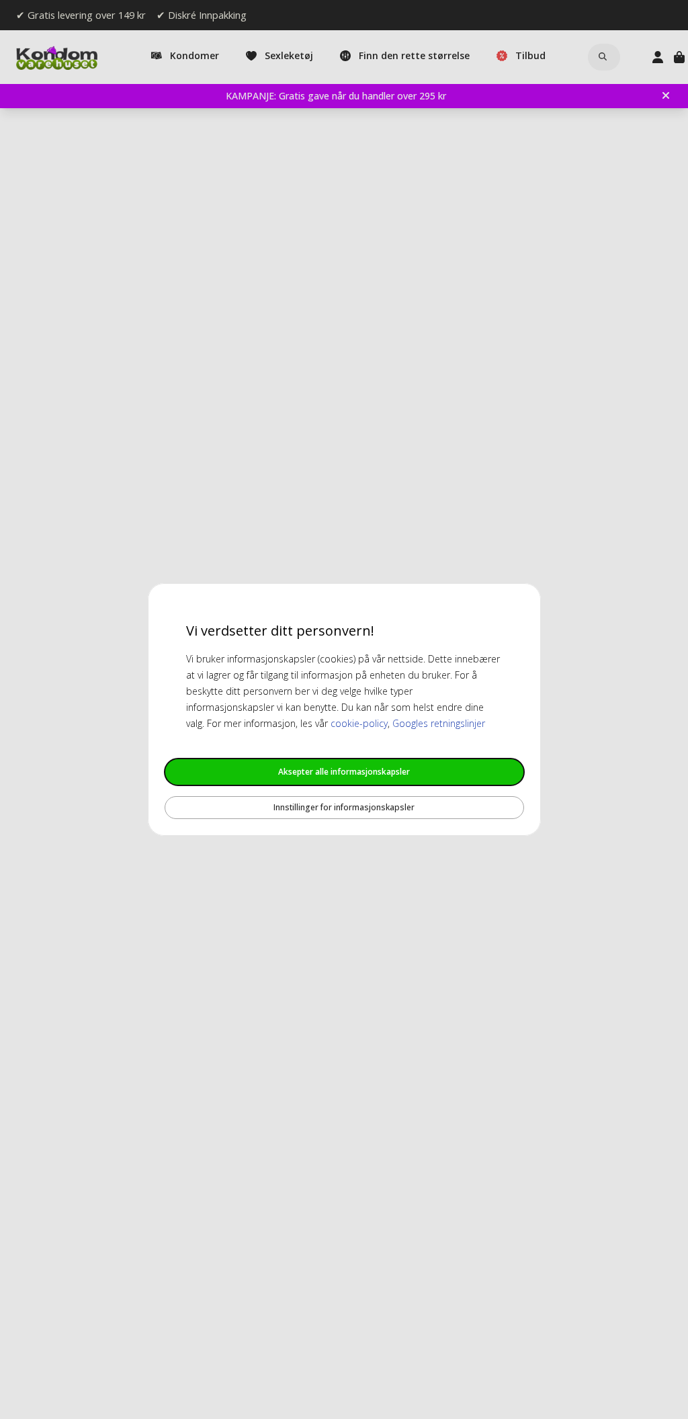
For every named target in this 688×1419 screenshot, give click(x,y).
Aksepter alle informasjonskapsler (344, 771)
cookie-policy (359, 723)
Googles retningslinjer (438, 723)
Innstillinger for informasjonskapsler (344, 807)
